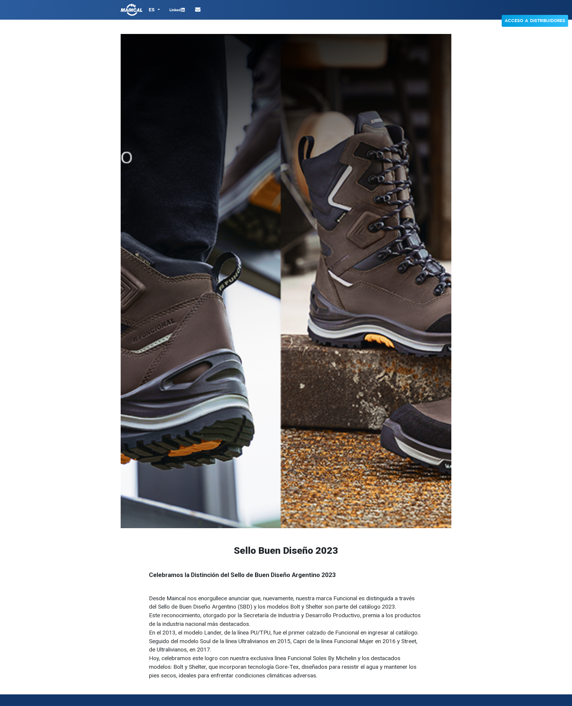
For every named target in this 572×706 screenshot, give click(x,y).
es (152, 10)
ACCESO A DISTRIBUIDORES (535, 20)
